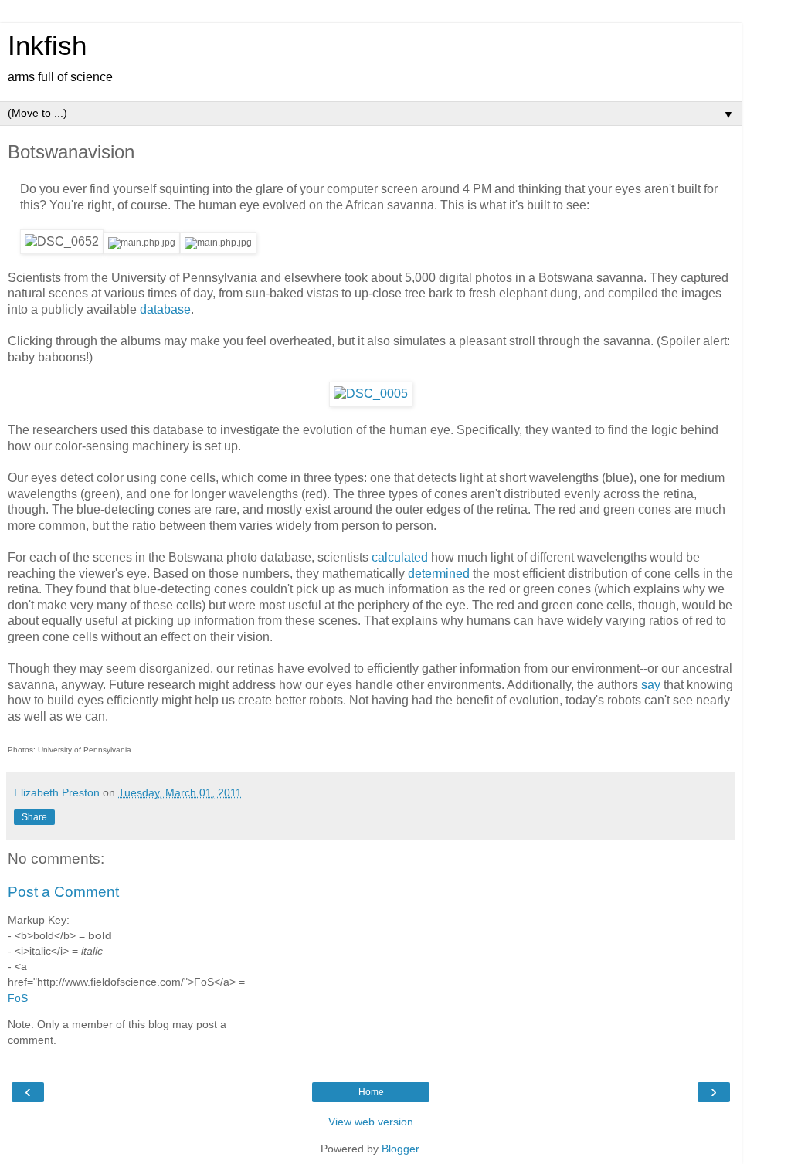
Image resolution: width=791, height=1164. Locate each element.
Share (34, 817)
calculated (400, 557)
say (650, 684)
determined (439, 573)
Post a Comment (63, 892)
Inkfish (47, 45)
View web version (370, 1121)
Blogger (400, 1148)
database (165, 309)
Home (371, 1092)
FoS (18, 998)
